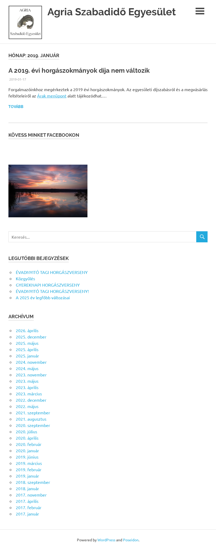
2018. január (27, 488)
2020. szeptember (33, 425)
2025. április (27, 349)
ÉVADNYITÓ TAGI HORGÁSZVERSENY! (52, 291)
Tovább (15, 107)
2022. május (27, 406)
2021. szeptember (33, 412)
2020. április (27, 437)
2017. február (28, 507)
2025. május (27, 343)
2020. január (27, 450)
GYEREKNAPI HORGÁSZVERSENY (48, 284)
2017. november (31, 494)
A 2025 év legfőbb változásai (43, 297)
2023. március (29, 393)
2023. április (27, 387)
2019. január (27, 475)
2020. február (28, 444)
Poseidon (131, 539)
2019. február (28, 469)
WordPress (106, 539)
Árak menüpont (51, 95)
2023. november (31, 374)
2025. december (31, 336)
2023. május (27, 381)
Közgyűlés (25, 278)
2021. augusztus (31, 418)
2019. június (27, 456)
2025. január (27, 355)
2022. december (31, 399)
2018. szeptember (33, 482)
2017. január (27, 513)
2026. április (27, 330)
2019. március (29, 463)
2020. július (26, 431)
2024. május (27, 368)
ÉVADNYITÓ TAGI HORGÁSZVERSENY (52, 272)
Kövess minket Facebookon (43, 135)
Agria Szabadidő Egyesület (111, 12)
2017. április (27, 501)
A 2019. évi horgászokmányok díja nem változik (79, 70)
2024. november (31, 362)
